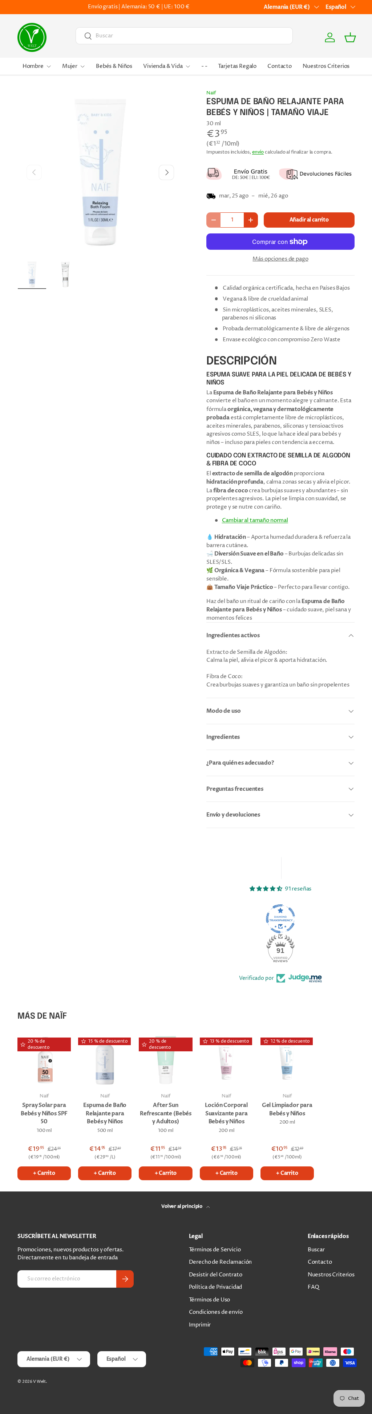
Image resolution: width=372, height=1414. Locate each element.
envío (258, 152)
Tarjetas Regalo (237, 66)
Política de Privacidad (215, 1287)
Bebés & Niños (114, 66)
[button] (350, 37)
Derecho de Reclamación (220, 1262)
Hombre (33, 66)
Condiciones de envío (216, 1312)
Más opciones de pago (280, 259)
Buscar (316, 1250)
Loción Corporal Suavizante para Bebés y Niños (226, 1113)
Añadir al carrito (309, 219)
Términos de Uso (209, 1300)
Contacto (279, 66)
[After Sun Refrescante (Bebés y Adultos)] (165, 1060)
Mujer (69, 66)
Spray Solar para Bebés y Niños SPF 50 (44, 1113)
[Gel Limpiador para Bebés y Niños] (287, 1060)
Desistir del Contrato (215, 1275)
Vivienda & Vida (163, 66)
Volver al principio (182, 1206)
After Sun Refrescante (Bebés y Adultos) (165, 1113)
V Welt (39, 1381)
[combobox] (184, 36)
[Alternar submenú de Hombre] (48, 66)
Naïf (210, 93)
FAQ (314, 1287)
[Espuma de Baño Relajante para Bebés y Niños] (105, 1060)
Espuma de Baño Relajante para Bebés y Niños (104, 1113)
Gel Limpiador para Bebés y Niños (287, 1109)
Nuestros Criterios (326, 66)
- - (204, 66)
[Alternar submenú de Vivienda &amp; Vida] (187, 66)
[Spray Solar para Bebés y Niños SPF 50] (44, 1060)
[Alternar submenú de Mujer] (82, 66)
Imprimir (200, 1325)
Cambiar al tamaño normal (255, 520)
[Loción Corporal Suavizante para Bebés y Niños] (226, 1060)
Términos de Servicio (215, 1250)
